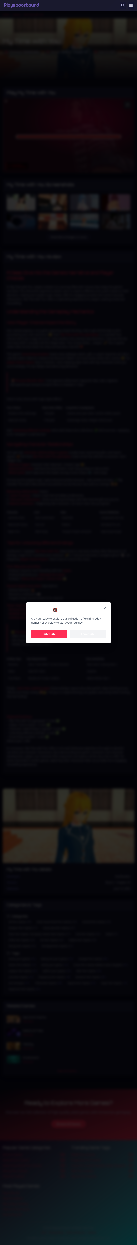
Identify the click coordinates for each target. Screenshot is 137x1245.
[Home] (21, 5)
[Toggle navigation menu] (131, 5)
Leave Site (88, 634)
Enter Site (49, 634)
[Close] (105, 607)
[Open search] (123, 5)
